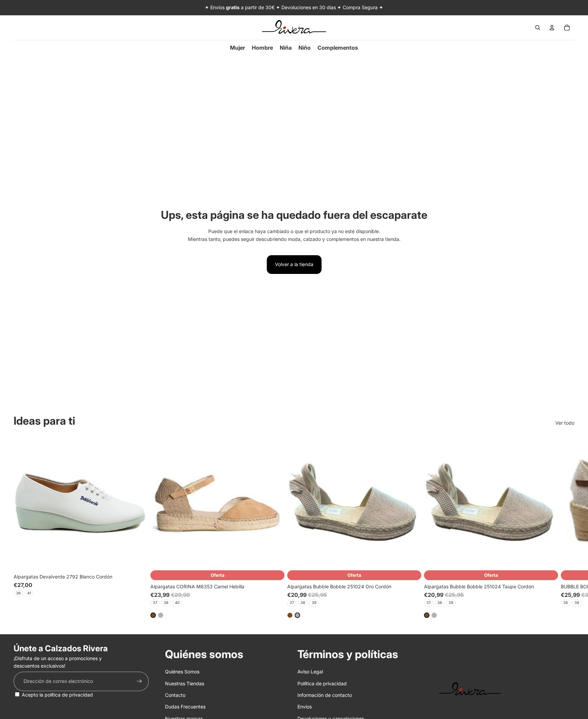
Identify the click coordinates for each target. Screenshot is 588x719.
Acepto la (57, 695)
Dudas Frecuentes (185, 706)
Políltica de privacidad (322, 683)
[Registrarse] (139, 681)
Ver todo (564, 423)
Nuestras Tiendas (184, 683)
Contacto (175, 695)
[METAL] (160, 615)
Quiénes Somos (182, 671)
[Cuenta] (551, 27)
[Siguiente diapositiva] (566, 527)
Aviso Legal (310, 671)
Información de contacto (324, 695)
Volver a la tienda (294, 264)
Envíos (304, 706)
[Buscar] (537, 27)
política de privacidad (69, 695)
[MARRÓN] (153, 615)
